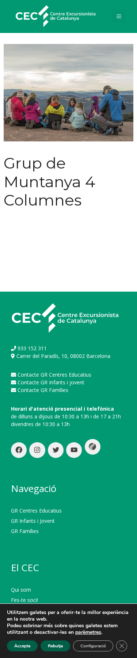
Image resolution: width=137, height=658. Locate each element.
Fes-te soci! (24, 599)
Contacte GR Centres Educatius (54, 374)
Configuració (93, 646)
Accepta (22, 646)
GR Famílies (25, 531)
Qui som (21, 589)
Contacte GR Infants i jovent (51, 382)
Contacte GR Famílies (43, 390)
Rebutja (55, 646)
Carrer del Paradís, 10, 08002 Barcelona (63, 355)
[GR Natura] (55, 16)
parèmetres (88, 632)
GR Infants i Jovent (33, 520)
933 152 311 (32, 348)
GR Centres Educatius (36, 510)
